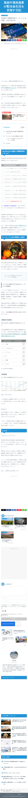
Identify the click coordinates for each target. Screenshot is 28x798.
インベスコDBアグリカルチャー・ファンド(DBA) (16, 139)
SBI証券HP (6, 205)
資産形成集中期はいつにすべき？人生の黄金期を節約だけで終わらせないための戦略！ (14, 777)
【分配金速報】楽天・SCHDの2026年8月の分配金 (15, 768)
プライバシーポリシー (11, 794)
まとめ (8, 143)
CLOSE (22, 127)
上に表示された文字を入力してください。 (12, 614)
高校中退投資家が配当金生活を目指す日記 (14, 6)
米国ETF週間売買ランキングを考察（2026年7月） (14, 783)
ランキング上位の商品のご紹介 (14, 136)
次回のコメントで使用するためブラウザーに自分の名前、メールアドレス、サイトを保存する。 (14, 606)
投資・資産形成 (4, 15)
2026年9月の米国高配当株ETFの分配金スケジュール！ (14, 762)
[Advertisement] (14, 64)
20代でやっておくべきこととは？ (11, 772)
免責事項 (19, 794)
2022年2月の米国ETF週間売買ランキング (15, 132)
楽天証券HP (13, 205)
